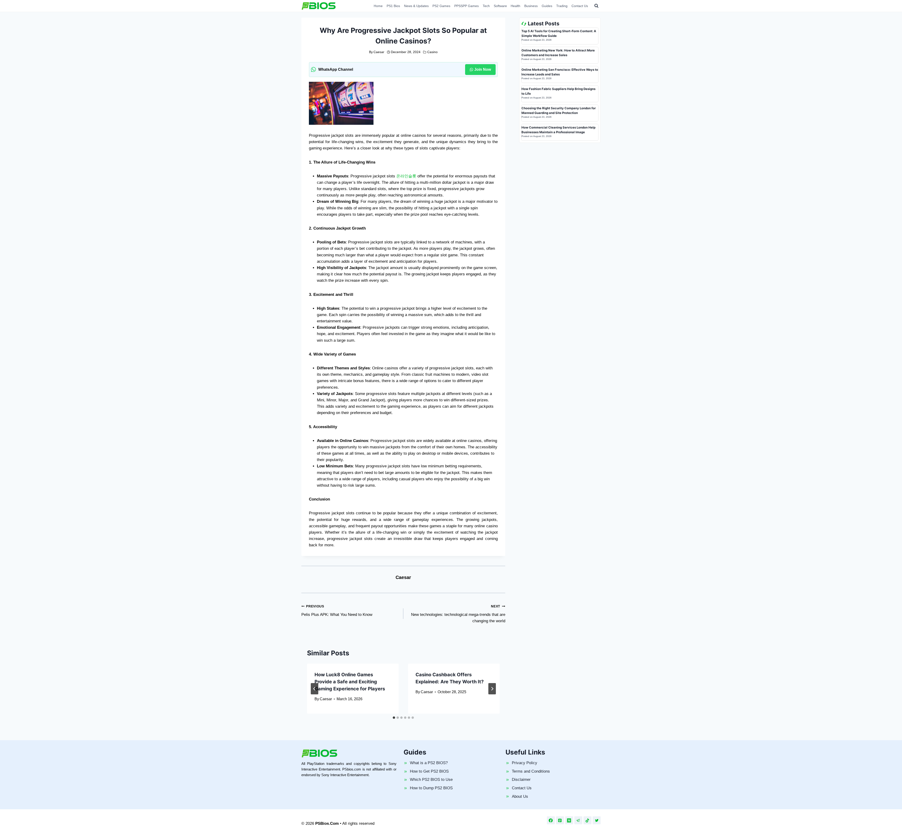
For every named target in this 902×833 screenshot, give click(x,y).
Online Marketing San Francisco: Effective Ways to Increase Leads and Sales (559, 72)
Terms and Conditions (531, 771)
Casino (432, 52)
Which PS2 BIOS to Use (431, 779)
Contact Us (580, 6)
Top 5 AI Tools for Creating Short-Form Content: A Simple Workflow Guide (558, 33)
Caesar (378, 52)
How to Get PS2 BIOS (429, 771)
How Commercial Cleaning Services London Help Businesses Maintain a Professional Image (558, 129)
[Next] (492, 688)
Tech (486, 6)
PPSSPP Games (466, 6)
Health (515, 6)
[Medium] (569, 820)
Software (500, 6)
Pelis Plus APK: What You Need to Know (336, 611)
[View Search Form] (596, 6)
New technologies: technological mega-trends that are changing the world (458, 614)
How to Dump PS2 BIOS (431, 788)
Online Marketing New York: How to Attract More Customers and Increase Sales (558, 52)
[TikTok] (587, 820)
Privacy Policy (524, 763)
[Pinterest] (560, 820)
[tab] (394, 717)
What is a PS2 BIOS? (429, 763)
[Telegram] (578, 820)
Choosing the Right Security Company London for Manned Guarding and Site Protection (558, 110)
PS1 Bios (393, 6)
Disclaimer (521, 779)
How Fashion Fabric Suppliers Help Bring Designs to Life (558, 91)
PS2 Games (441, 6)
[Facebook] (551, 820)
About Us (520, 796)
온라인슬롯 (406, 176)
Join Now (482, 69)
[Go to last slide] (314, 688)
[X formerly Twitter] (597, 820)
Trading (562, 6)
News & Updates (416, 6)
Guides (547, 6)
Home (378, 6)
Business (531, 6)
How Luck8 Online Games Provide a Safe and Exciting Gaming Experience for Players (350, 682)
